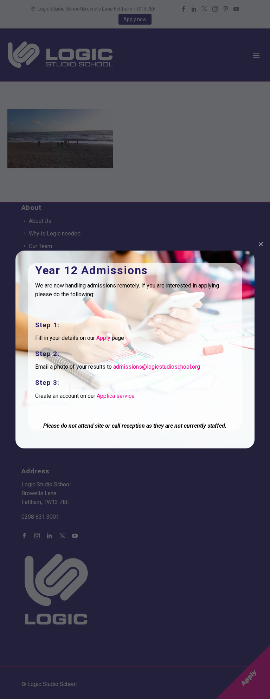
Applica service (116, 396)
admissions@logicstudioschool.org (156, 366)
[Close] (261, 244)
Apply (103, 338)
